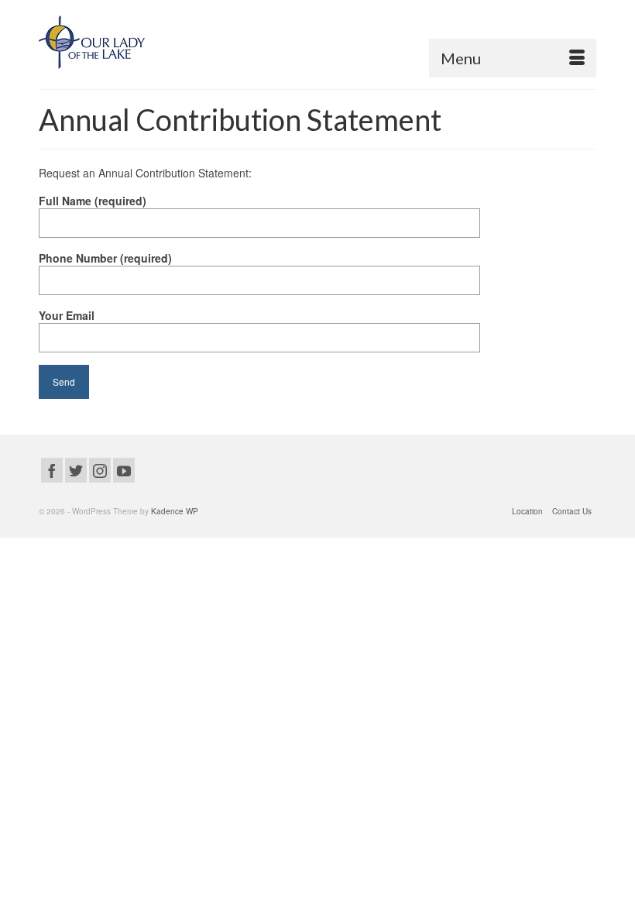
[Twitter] (76, 470)
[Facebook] (52, 470)
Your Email (66, 315)
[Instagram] (100, 470)
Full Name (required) (92, 200)
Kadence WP (174, 511)
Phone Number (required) (105, 258)
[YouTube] (124, 470)
